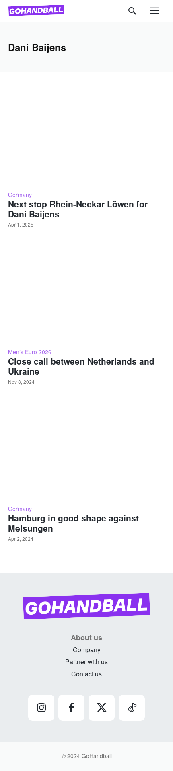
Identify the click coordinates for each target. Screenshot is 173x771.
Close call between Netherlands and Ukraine (81, 366)
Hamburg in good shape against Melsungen (73, 523)
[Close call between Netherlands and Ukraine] (86, 293)
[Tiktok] (132, 708)
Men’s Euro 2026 (29, 352)
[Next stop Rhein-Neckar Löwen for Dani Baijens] (86, 136)
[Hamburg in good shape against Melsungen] (86, 450)
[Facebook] (71, 708)
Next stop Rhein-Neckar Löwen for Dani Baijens (78, 209)
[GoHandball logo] (36, 10)
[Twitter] (102, 708)
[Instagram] (41, 708)
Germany (20, 194)
